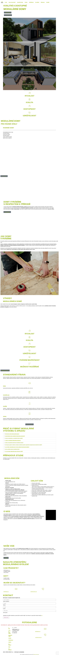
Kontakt (47, 2)
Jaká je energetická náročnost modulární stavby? (14, 442)
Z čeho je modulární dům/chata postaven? (13, 440)
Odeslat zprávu (6, 617)
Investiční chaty (20, 2)
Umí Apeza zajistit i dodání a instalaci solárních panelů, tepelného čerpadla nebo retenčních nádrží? (23, 444)
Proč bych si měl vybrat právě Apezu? (12, 433)
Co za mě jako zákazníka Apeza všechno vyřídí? (14, 451)
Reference (43, 2)
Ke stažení (37, 2)
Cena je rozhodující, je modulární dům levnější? (14, 438)
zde (41, 615)
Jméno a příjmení (6, 601)
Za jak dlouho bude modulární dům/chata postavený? (15, 436)
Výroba (26, 2)
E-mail (4, 608)
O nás (6, 2)
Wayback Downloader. (36, 654)
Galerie (9, 642)
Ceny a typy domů (12, 2)
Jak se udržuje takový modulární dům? (12, 449)
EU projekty (9, 649)
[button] (29, 434)
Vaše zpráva (5, 612)
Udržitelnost (31, 2)
